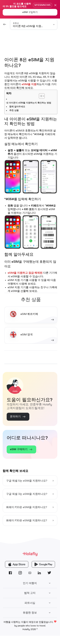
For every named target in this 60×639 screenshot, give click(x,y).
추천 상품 (14, 110)
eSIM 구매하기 (19, 449)
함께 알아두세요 (17, 107)
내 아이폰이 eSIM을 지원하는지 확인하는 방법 (28, 103)
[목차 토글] (50, 94)
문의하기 (15, 416)
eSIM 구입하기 (30, 12)
